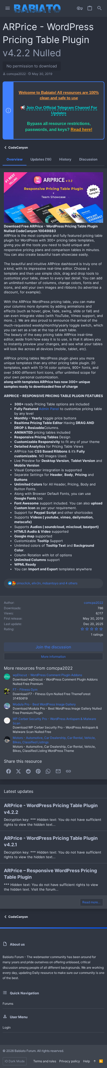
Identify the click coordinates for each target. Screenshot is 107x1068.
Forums (8, 1003)
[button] (8, 8)
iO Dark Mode (15, 1061)
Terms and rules (44, 1061)
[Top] (94, 1061)
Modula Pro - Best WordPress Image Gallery (44, 704)
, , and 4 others (46, 583)
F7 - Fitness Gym (25, 689)
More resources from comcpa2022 (38, 668)
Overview (14, 159)
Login (7, 1027)
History (65, 159)
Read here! (81, 129)
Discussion (88, 159)
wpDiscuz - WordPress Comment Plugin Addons (47, 675)
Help (86, 1061)
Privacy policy (69, 1061)
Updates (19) (40, 159)
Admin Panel (49, 409)
